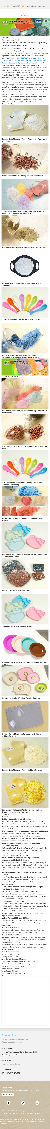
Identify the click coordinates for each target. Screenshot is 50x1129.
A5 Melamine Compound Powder (14, 959)
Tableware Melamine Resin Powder (17, 626)
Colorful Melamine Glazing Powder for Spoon (21, 319)
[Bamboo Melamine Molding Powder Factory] (25, 681)
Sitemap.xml (39, 1113)
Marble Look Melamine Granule (15, 590)
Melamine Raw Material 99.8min (13, 973)
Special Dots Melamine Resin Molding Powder (22, 770)
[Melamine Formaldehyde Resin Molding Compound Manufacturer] (25, 393)
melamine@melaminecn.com (35, 6)
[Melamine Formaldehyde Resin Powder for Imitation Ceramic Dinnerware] (25, 537)
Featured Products (19, 1113)
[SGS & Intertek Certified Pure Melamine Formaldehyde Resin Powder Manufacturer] (25, 338)
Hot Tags (30, 1113)
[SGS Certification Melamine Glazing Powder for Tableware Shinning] (25, 465)
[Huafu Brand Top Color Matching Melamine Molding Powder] (25, 645)
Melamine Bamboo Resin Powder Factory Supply (23, 248)
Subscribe (8, 1094)
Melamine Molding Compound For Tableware (22, 60)
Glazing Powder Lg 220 (10, 954)
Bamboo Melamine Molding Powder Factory (21, 698)
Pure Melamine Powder (10, 952)
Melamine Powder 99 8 (29, 1119)
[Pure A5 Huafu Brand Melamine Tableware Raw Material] (25, 501)
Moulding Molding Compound (12, 976)
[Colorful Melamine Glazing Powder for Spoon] (25, 302)
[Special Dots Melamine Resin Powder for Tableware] (25, 120)
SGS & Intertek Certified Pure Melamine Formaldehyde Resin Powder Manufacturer (20, 356)
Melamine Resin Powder (10, 969)
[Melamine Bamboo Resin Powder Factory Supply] (25, 230)
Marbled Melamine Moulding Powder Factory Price (24, 176)
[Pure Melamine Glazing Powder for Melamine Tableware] (25, 266)
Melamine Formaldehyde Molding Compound (18, 961)
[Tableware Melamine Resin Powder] (25, 609)
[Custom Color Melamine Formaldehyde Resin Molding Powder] (25, 717)
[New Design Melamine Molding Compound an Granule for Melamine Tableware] (25, 790)
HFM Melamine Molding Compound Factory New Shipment (25, 831)
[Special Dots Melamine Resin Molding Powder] (25, 753)
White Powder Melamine (10, 971)
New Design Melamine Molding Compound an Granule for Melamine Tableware (22, 811)
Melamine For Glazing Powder (31, 63)
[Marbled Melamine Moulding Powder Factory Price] (25, 158)
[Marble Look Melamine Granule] (25, 573)
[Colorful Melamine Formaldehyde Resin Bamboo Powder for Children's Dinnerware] (25, 194)
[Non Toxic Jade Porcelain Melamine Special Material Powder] (25, 429)
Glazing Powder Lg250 (10, 956)
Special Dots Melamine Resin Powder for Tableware (24, 139)
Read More (6, 142)
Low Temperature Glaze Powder (13, 966)
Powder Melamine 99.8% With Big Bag (16, 964)
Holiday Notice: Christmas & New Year (17, 819)
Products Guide (7, 1113)
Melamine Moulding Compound (10, 1119)
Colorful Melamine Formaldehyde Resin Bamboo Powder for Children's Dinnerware (23, 213)
